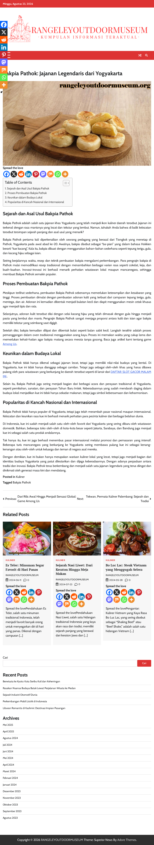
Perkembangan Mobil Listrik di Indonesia (25, 701)
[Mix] (50, 174)
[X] (14, 174)
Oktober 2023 (10, 804)
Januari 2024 (10, 784)
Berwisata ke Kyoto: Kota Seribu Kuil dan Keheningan (31, 681)
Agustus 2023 (10, 817)
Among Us (10, 344)
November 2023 (12, 797)
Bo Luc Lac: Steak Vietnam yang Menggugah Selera (126, 567)
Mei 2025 (8, 724)
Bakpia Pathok (22, 482)
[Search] (146, 55)
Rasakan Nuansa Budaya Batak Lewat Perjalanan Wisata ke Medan (39, 688)
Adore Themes (126, 840)
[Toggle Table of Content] (64, 183)
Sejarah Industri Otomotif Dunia (20, 694)
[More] (65, 174)
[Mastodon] (43, 174)
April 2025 (8, 731)
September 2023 (12, 811)
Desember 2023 (11, 791)
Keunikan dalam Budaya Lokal (25, 197)
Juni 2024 (8, 751)
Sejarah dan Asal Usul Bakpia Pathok (28, 188)
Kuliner (20, 477)
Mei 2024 (8, 757)
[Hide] (1, 92)
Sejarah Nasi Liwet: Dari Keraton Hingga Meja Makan (74, 569)
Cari (5, 657)
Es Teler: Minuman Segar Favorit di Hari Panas (25, 567)
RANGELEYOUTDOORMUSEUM (22, 575)
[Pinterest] (35, 174)
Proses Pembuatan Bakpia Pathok (27, 193)
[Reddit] (21, 174)
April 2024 (8, 764)
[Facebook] (6, 174)
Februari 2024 (10, 777)
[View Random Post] (140, 55)
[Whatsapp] (57, 174)
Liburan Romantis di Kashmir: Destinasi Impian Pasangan (34, 708)
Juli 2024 (7, 744)
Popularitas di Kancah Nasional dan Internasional (38, 202)
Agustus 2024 (10, 737)
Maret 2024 (9, 771)
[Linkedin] (28, 174)
